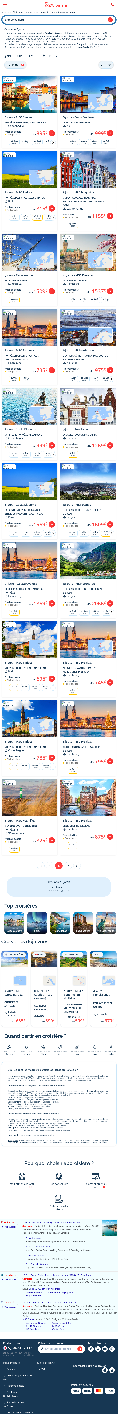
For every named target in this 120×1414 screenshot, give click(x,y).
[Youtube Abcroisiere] (105, 1349)
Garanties (11, 1369)
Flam (66, 1093)
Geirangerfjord (93, 1091)
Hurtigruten (13, 1140)
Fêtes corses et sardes (102, 1005)
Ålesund (50, 1091)
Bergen (55, 39)
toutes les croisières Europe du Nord (74, 44)
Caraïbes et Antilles (11, 1004)
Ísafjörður (81, 39)
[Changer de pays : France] (5, 1348)
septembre (75, 1121)
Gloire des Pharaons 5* (41, 1008)
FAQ (43, 1369)
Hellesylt (58, 1093)
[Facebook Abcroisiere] (91, 1349)
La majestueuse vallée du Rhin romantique (73, 1008)
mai (65, 1121)
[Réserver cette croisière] (52, 133)
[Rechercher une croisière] (80, 1348)
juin (107, 1119)
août (12, 1123)
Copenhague (66, 39)
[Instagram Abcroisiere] (112, 1349)
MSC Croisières (28, 41)
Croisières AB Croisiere (14, 12)
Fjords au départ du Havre (37, 39)
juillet (12, 1121)
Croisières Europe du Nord (42, 12)
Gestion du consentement (20, 1412)
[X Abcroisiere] (98, 1349)
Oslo (16, 1080)
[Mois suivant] (53, 142)
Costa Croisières (47, 41)
